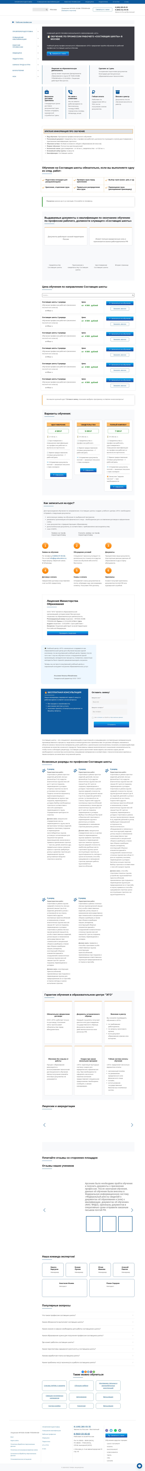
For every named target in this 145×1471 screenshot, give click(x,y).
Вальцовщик (108, 1397)
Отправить (111, 724)
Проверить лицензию (67, 633)
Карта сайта (15, 1440)
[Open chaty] (139, 1466)
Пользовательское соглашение (21, 1459)
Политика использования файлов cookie (24, 1450)
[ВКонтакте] (83, 1372)
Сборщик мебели (81, 1386)
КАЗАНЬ (110, 1446)
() (68, 10)
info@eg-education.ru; (58, 558)
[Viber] (91, 1372)
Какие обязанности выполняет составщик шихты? (63, 1322)
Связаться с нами (102, 9)
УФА (108, 1458)
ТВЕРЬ (109, 1455)
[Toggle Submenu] (38, 31)
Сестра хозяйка (54, 1406)
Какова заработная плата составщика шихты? (61, 1356)
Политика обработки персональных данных (23, 1445)
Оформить (59, 475)
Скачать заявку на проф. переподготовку (89, 534)
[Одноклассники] (85, 1372)
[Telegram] (88, 1372)
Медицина (89, 2)
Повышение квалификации (48, 2)
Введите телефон (98, 707)
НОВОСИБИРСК (112, 1452)
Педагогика (103, 2)
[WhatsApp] (94, 1372)
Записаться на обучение (120, 303)
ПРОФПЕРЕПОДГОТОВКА (23, 2)
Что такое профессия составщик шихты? (59, 1315)
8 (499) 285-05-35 (121, 7)
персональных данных (116, 717)
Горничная (81, 1406)
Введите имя (96, 698)
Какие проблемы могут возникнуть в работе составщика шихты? (69, 1362)
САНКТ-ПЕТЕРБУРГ (113, 1443)
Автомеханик (81, 1397)
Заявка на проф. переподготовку (58, 534)
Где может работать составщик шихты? (58, 1342)
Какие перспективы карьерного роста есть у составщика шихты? (69, 1349)
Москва (53, 9)
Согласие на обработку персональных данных (23, 1454)
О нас (126, 2)
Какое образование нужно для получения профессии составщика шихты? (72, 1336)
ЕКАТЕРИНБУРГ (112, 1449)
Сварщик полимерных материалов (54, 1397)
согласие (99, 717)
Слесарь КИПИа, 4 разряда (54, 1386)
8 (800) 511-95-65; (59, 556)
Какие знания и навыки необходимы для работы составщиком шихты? (71, 1329)
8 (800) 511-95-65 (121, 10)
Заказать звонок (119, 309)
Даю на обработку (108, 717)
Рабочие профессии (72, 2)
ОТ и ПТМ (116, 2)
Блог (12, 1437)
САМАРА (110, 1461)
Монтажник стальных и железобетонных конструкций (108, 1385)
